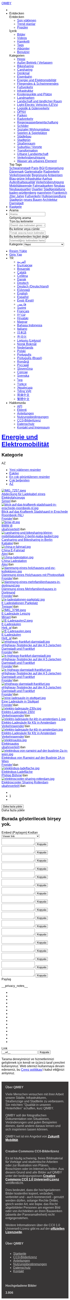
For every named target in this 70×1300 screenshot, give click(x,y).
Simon (6, 501)
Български (24, 265)
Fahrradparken (43, 185)
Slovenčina (25, 368)
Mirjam (6, 617)
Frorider (7, 518)
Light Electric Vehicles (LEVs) (37, 104)
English (22, 293)
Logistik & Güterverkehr (33, 108)
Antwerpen (55, 175)
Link (4, 1048)
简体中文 (23, 394)
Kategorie (16, 244)
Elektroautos (10, 743)
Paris (34, 168)
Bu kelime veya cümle (24, 229)
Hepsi (21, 59)
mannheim (44, 192)
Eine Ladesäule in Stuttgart (20, 701)
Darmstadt (16, 203)
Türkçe (22, 384)
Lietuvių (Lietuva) (29, 340)
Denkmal (23, 73)
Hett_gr (7, 627)
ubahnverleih (11, 529)
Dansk (21, 279)
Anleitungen (25, 413)
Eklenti (22, 410)
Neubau (59, 185)
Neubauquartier (20, 189)
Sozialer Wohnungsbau (33, 129)
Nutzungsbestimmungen (30, 1264)
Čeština (22, 276)
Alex (5, 553)
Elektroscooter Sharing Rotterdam (25, 782)
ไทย (20, 380)
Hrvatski (22, 318)
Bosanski (23, 269)
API (19, 406)
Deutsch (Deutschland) (33, 286)
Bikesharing (25, 66)
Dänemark (16, 171)
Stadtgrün (24, 140)
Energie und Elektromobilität (36, 80)
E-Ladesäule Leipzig (16, 613)
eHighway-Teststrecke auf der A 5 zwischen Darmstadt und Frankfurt (31, 647)
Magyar (22, 321)
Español (23, 297)
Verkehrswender (13, 715)
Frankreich (59, 192)
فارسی (21, 304)
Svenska (23, 375)
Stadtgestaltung (54, 189)
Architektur (50, 199)
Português (24, 354)
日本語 (21, 332)
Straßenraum (26, 143)
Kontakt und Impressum (33, 427)
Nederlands (25, 347)
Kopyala (41, 844)
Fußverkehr (25, 87)
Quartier (37, 189)
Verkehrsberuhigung (31, 157)
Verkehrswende (20, 175)
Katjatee (7, 543)
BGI (42, 168)
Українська (24, 387)
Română (23, 361)
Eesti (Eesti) (25, 300)
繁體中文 (23, 399)
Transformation (27, 150)
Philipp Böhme (12, 775)
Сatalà (21, 272)
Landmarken (25, 97)
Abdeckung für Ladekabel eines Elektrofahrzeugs (23, 495)
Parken (22, 115)
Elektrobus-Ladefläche (17, 771)
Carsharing (24, 69)
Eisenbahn (24, 76)
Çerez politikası (31, 1069)
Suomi (21, 307)
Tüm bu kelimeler (21, 221)
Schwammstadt (20, 168)
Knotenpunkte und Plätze (34, 94)
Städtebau (24, 136)
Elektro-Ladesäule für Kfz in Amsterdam (29, 722)
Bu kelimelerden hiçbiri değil (29, 236)
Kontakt (18, 1271)
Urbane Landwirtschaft (32, 154)
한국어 (21, 336)
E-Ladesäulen (11, 624)
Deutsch (23, 283)
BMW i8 (7, 525)
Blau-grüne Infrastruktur (25, 178)
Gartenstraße (33, 171)
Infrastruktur (25, 90)
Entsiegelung (54, 168)
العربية (21, 261)
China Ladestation (14, 560)
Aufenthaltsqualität (22, 182)
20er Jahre (16, 196)
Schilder (23, 126)
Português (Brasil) (29, 358)
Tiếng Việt (24, 391)
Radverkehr (25, 119)
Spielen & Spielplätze (32, 133)
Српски (22, 372)
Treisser (7, 606)
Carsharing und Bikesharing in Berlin (27, 539)
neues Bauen (33, 199)
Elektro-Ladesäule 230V (18, 712)
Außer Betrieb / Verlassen (34, 62)
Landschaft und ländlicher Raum (39, 101)
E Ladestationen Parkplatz (20, 603)
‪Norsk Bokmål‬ (27, 344)
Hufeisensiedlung (54, 196)
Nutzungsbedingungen (33, 417)
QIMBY (6, 3)
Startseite (19, 1253)
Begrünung (39, 175)
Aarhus (47, 178)
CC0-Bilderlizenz (29, 420)
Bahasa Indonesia (29, 325)
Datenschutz (25, 424)
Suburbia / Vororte (29, 147)
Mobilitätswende (20, 185)
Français (23, 311)
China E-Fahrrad (13, 550)
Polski (21, 351)
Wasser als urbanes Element (37, 161)
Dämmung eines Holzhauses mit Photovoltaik (33, 575)
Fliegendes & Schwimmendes (38, 83)
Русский (23, 365)
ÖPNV (21, 111)
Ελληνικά (23, 290)
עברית (21, 314)
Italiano (22, 328)
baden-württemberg (22, 192)
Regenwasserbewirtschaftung (37, 122)
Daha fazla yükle (12, 806)
